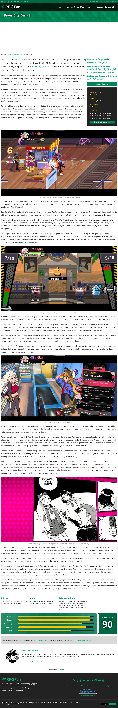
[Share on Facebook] (63, 670)
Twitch (108, 7)
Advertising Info (91, 686)
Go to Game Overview (102, 122)
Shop (114, 7)
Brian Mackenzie (15, 54)
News (76, 7)
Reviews (69, 7)
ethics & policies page (83, 640)
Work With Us (81, 686)
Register (114, 1)
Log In (107, 1)
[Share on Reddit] (65, 670)
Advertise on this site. (87, 696)
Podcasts (100, 7)
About (93, 1)
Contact (100, 1)
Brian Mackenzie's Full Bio (32, 661)
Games (61, 7)
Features (90, 7)
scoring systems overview (40, 640)
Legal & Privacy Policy (103, 686)
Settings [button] (104, 704)
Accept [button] (112, 704)
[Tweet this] (61, 670)
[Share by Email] (67, 670)
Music (82, 7)
